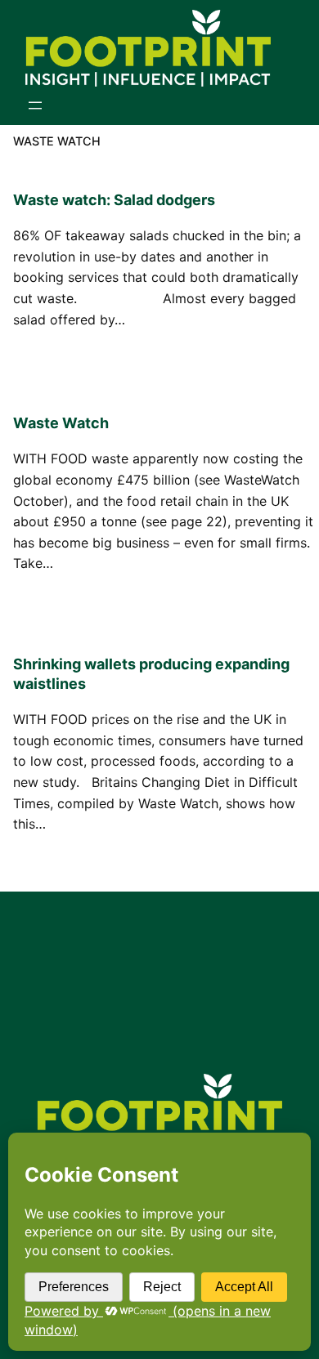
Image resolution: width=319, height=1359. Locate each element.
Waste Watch (61, 422)
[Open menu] (35, 105)
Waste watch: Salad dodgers (114, 199)
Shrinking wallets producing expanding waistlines (151, 673)
